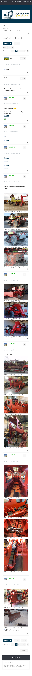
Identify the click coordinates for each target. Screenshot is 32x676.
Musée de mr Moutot (12, 38)
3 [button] (18, 51)
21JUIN (6, 78)
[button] (12, 51)
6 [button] (25, 51)
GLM (10, 58)
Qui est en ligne (8, 662)
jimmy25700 (11, 97)
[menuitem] (6, 1)
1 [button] (14, 51)
